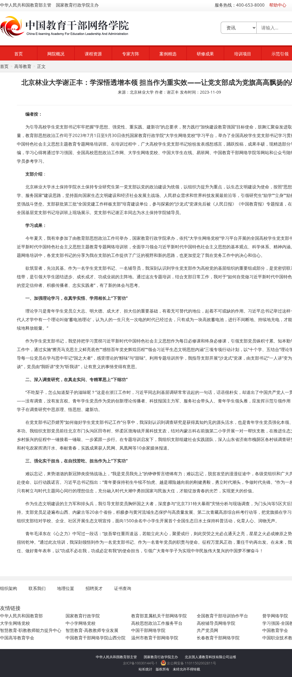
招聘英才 (94, 588)
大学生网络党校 (15, 623)
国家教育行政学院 (83, 615)
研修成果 (205, 54)
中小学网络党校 (81, 623)
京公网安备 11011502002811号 (191, 663)
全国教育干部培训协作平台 (222, 615)
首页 (18, 54)
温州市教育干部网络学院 (154, 637)
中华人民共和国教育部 (21, 615)
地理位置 (65, 588)
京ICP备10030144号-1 (140, 663)
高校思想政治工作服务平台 (156, 623)
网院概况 (55, 54)
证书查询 (122, 588)
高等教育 (22, 66)
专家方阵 (130, 54)
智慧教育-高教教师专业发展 (92, 630)
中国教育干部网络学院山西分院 (95, 637)
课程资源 (93, 54)
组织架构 (8, 588)
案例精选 (168, 54)
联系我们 (37, 588)
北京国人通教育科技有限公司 (207, 656)
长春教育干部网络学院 (218, 637)
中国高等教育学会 (17, 637)
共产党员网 (207, 630)
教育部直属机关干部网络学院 (159, 615)
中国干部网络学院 (148, 630)
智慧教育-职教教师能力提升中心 (30, 630)
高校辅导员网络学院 (216, 623)
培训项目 (242, 54)
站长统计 (145, 669)
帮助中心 (277, 5)
